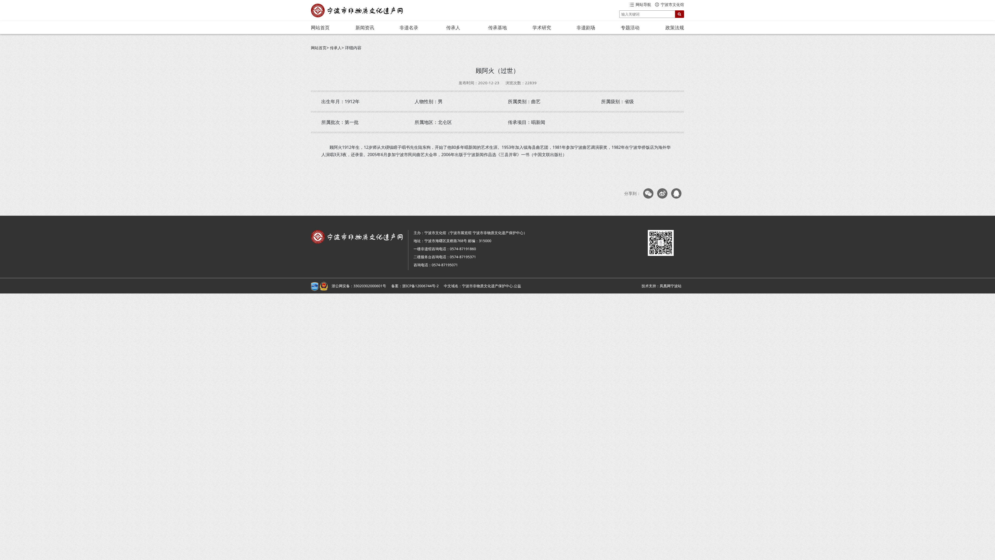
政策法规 (674, 27)
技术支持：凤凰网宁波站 (661, 285)
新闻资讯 (365, 27)
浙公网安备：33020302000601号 (359, 285)
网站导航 (643, 4)
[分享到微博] (662, 193)
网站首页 (320, 27)
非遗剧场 (586, 27)
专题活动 (630, 27)
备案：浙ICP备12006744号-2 (415, 285)
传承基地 (497, 27)
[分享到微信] (648, 193)
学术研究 (541, 27)
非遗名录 (409, 27)
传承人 (453, 27)
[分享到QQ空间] (676, 193)
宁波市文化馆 (672, 4)
